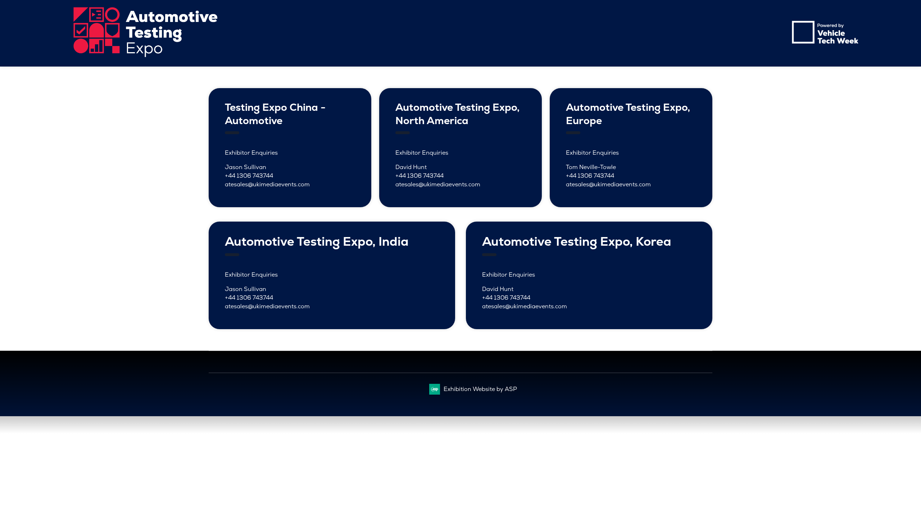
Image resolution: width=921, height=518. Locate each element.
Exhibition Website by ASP (480, 389)
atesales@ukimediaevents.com (267, 184)
